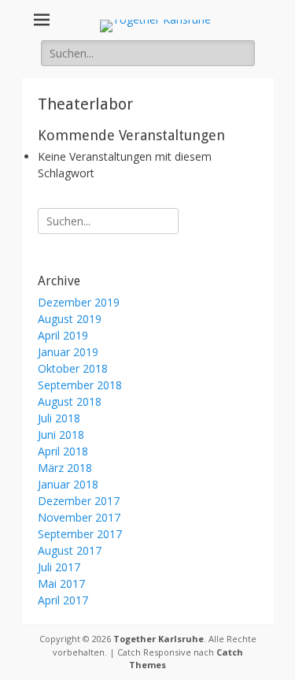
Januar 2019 (68, 351)
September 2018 (80, 384)
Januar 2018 (68, 484)
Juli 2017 (59, 566)
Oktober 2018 (73, 368)
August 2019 (69, 318)
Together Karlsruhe (158, 639)
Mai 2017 (61, 583)
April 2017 (63, 600)
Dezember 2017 (79, 500)
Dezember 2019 (79, 302)
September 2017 (80, 533)
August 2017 (69, 550)
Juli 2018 (59, 418)
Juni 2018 (61, 434)
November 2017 (79, 517)
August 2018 (69, 401)
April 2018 (63, 451)
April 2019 (63, 335)
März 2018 (65, 467)
